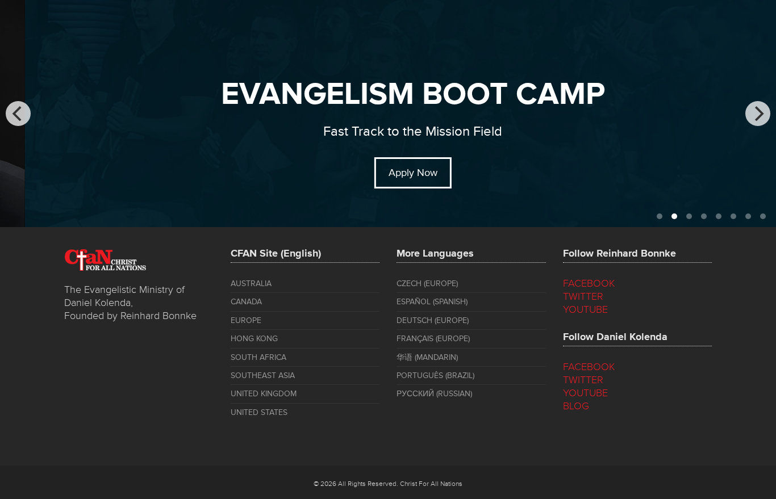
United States (259, 412)
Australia (251, 283)
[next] (757, 113)
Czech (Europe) (427, 283)
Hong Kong (254, 338)
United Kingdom (264, 394)
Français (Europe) (433, 338)
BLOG (576, 406)
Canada (246, 302)
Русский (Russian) (434, 394)
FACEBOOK (589, 283)
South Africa (258, 357)
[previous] (18, 113)
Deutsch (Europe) (433, 320)
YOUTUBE (585, 309)
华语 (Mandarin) (427, 357)
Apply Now (389, 172)
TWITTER (583, 296)
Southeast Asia (263, 375)
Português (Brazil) (435, 375)
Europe (246, 320)
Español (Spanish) (432, 302)
